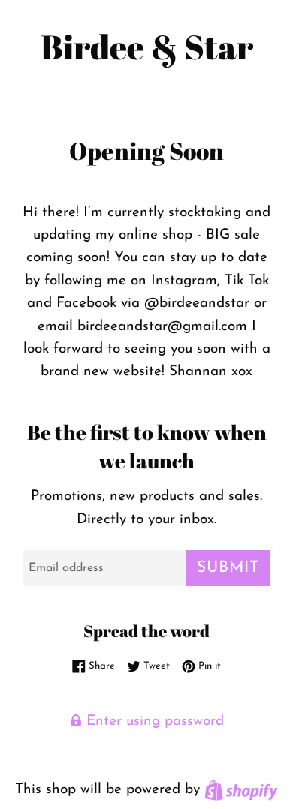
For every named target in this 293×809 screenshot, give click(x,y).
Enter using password (153, 721)
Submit (228, 568)
